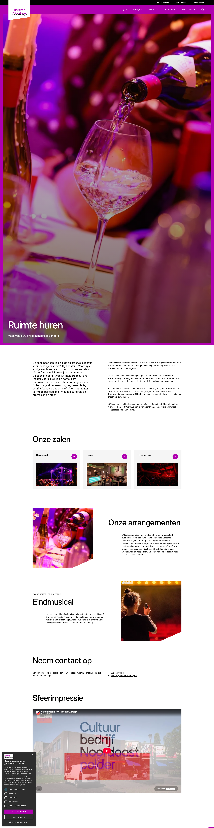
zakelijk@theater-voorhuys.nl (124, 675)
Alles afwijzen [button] (19, 817)
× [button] (32, 755)
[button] (18, 822)
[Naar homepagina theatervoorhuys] (19, 10)
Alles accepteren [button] (19, 812)
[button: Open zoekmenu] (203, 9)
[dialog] (19, 789)
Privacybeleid (20, 785)
